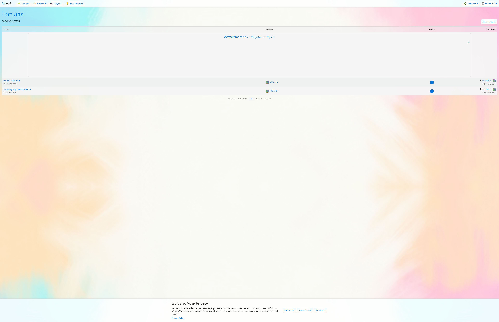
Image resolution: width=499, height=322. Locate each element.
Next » (259, 98)
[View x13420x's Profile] (267, 82)
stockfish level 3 (11, 80)
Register (256, 37)
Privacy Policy (178, 318)
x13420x (274, 82)
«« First (231, 98)
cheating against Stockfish (17, 89)
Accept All (321, 310)
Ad (236, 37)
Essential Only (305, 310)
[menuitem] (23, 3)
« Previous (242, 98)
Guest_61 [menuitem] (489, 3)
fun (7, 3)
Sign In (271, 37)
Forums (13, 14)
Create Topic (489, 22)
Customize (289, 310)
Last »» (267, 98)
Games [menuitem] (40, 3)
